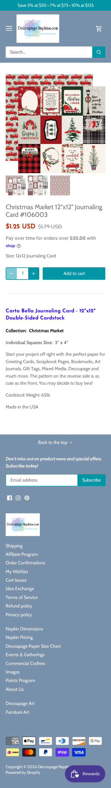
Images (13, 672)
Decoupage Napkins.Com (59, 766)
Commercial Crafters (25, 663)
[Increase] (33, 273)
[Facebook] (9, 497)
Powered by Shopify (23, 772)
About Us (15, 689)
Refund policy (19, 606)
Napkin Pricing (19, 637)
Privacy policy (19, 614)
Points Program (20, 680)
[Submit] (98, 52)
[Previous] (13, 123)
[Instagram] (18, 497)
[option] (55, 123)
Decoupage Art (20, 703)
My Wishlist (17, 571)
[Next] (98, 123)
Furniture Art (17, 712)
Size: (10, 256)
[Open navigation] (9, 28)
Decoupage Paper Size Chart (33, 646)
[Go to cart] (99, 28)
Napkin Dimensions (24, 629)
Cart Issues (16, 580)
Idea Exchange (20, 588)
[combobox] (49, 52)
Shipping (14, 545)
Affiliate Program (22, 554)
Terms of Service (22, 597)
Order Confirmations (25, 562)
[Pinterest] (26, 497)
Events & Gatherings (25, 654)
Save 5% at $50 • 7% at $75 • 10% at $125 (56, 5)
